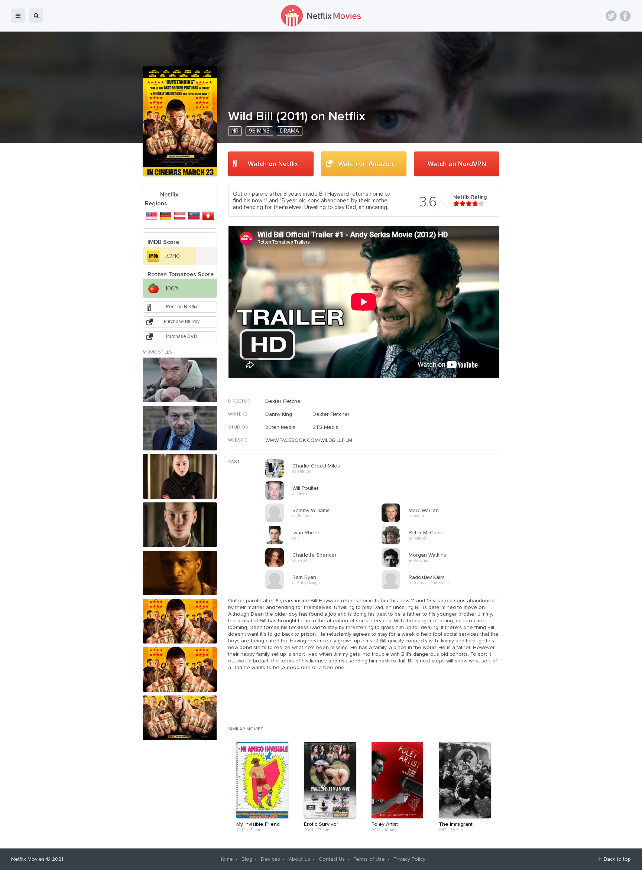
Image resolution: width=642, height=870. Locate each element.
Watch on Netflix (273, 164)
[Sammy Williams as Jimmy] (325, 521)
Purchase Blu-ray (182, 321)
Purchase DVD (181, 336)
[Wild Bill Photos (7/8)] (180, 669)
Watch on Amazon (365, 164)
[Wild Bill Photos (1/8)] (180, 380)
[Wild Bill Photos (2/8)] (180, 428)
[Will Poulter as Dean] (325, 498)
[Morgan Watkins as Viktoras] (442, 565)
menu (18, 16)
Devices (270, 859)
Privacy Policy (409, 859)
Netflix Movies (28, 859)
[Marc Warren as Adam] (442, 521)
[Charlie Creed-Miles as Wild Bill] (325, 476)
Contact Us (332, 859)
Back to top (617, 859)
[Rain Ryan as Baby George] (325, 587)
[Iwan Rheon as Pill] (325, 543)
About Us (299, 859)
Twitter (611, 16)
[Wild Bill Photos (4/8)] (180, 524)
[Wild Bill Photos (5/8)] (180, 573)
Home (225, 859)
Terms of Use (369, 859)
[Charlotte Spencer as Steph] (325, 565)
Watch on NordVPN (457, 164)
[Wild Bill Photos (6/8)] (180, 621)
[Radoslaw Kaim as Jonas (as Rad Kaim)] (442, 587)
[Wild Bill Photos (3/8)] (180, 476)
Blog (246, 859)
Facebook (625, 16)
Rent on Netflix (181, 306)
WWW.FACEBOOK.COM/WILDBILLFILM (308, 440)
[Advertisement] (443, 446)
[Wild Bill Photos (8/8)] (180, 717)
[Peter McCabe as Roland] (442, 543)
